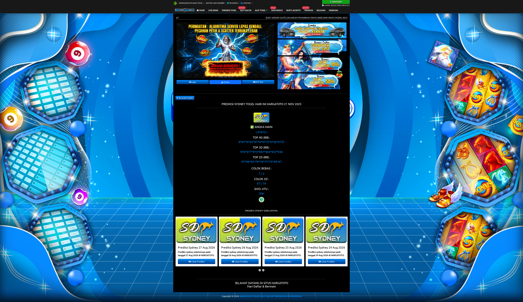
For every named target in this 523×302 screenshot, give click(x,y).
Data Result (277, 10)
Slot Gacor (245, 10)
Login (193, 82)
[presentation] (260, 270)
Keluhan (321, 10)
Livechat (246, 3)
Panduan (333, 10)
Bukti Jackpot (293, 10)
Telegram (233, 3)
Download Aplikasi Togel (190, 3)
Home (202, 10)
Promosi (308, 10)
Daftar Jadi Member (215, 3)
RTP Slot (259, 82)
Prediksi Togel (229, 10)
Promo (226, 82)
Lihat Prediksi (198, 261)
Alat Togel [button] (260, 10)
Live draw (213, 10)
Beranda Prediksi (185, 98)
